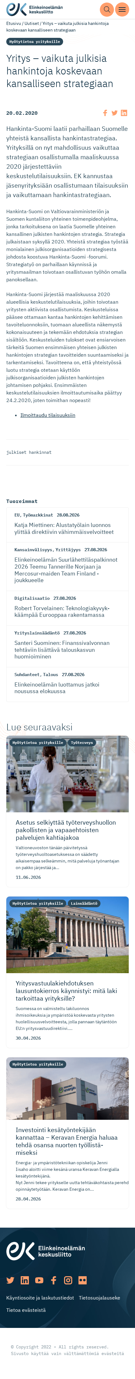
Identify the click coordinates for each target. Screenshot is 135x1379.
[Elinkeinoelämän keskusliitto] (45, 1251)
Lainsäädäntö (84, 903)
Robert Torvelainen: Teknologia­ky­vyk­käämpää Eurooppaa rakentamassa (62, 612)
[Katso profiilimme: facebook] (53, 1280)
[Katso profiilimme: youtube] (39, 1280)
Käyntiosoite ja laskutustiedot (40, 1297)
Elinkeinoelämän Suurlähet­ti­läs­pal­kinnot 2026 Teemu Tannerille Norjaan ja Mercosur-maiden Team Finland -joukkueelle (65, 570)
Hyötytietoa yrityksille (34, 41)
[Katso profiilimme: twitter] (10, 1280)
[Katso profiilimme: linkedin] (25, 1280)
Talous (50, 674)
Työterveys (82, 742)
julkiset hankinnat (28, 452)
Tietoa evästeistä (26, 1310)
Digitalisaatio (32, 598)
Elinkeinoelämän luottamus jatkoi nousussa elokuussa (57, 688)
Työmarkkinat (38, 515)
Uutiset (31, 23)
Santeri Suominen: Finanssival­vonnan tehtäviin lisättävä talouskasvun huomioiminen (62, 649)
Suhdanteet (27, 674)
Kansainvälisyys (33, 549)
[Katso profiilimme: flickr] (82, 1280)
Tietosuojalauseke (99, 1297)
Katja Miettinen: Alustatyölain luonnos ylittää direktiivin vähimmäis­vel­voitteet (64, 528)
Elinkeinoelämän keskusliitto (34, 10)
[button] (107, 10)
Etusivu (13, 23)
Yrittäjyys (68, 549)
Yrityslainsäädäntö (37, 633)
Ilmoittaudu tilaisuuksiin (47, 415)
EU (16, 515)
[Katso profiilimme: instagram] (68, 1280)
